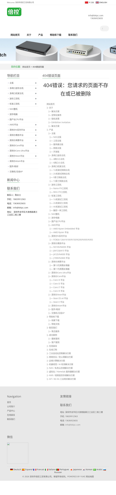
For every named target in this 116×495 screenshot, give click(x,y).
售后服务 (55, 331)
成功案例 (53, 335)
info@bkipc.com (95, 15)
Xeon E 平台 (58, 302)
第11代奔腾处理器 (61, 269)
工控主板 (57, 140)
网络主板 (57, 148)
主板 (53, 133)
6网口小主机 (58, 162)
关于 (29, 34)
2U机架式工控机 (60, 203)
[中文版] (89, 2)
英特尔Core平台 (58, 276)
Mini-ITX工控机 (60, 192)
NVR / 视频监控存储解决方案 (62, 375)
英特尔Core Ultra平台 (61, 272)
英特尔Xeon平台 (58, 294)
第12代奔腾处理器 (61, 265)
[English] (101, 2)
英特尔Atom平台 (58, 305)
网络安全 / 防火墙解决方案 (61, 357)
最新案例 (55, 338)
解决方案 (55, 111)
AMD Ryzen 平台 (61, 232)
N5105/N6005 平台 (62, 247)
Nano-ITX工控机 (60, 188)
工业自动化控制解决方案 (60, 353)
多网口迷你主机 (58, 155)
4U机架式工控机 (60, 206)
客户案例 (55, 342)
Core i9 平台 (59, 291)
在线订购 (53, 349)
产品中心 (11, 410)
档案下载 (55, 320)
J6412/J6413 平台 (61, 250)
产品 (40, 34)
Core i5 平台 (59, 283)
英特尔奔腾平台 (58, 261)
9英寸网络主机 (59, 177)
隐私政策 (55, 118)
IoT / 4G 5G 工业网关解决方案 (62, 379)
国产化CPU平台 (58, 221)
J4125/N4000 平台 (61, 254)
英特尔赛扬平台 (58, 243)
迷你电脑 (55, 217)
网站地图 (90, 476)
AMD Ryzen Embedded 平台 (66, 228)
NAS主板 (57, 137)
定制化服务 (56, 115)
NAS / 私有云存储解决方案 (61, 368)
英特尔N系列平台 (59, 236)
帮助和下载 (55, 34)
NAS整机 (55, 214)
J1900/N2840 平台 (61, 258)
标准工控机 (56, 195)
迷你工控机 (56, 184)
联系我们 (72, 34)
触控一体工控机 (60, 210)
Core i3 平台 (59, 280)
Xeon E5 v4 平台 (60, 298)
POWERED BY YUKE (76, 476)
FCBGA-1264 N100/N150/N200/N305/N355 (73, 239)
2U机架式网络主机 (61, 173)
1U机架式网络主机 (61, 170)
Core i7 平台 (59, 287)
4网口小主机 (58, 159)
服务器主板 (58, 144)
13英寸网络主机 (60, 181)
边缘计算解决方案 (57, 360)
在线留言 (53, 346)
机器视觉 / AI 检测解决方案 (61, 364)
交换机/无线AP (58, 313)
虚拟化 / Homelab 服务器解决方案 (64, 371)
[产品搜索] (106, 28)
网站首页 (15, 34)
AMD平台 (55, 225)
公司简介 (11, 406)
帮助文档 (55, 324)
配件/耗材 (55, 309)
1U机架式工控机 (60, 199)
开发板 (56, 151)
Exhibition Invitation (60, 122)
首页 (9, 402)
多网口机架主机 (58, 166)
